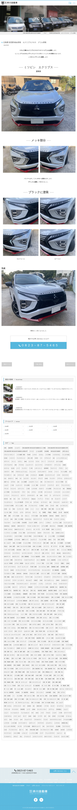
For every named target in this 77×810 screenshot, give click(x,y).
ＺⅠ (14, 696)
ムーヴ (28, 709)
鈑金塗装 (10, 448)
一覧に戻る (38, 364)
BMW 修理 (12, 546)
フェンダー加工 (65, 455)
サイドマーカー (7, 733)
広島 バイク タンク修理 (10, 621)
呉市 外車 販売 (51, 611)
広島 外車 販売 (41, 611)
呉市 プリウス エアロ (40, 635)
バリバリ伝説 (61, 716)
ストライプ (42, 485)
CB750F (53, 716)
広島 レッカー (19, 638)
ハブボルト (48, 523)
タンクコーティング (50, 475)
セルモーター (65, 502)
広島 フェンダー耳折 (21, 604)
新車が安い (68, 546)
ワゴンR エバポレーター (33, 526)
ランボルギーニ (7, 736)
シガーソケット (38, 468)
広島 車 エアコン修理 (54, 641)
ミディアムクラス (8, 465)
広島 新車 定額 (19, 679)
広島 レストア (49, 628)
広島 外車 (50, 635)
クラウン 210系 (68, 577)
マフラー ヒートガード (18, 580)
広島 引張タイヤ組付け (43, 597)
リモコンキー (56, 502)
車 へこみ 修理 (19, 689)
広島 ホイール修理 (36, 607)
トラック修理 (7, 594)
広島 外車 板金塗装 (9, 618)
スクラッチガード (42, 472)
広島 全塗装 (61, 540)
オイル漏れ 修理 (19, 675)
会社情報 (47, 451)
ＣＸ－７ (43, 461)
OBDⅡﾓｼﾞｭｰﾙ (7, 556)
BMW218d (64, 573)
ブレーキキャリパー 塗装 (46, 730)
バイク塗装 (48, 455)
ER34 (11, 519)
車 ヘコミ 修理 (8, 689)
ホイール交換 (59, 461)
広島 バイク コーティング (24, 686)
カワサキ (13, 482)
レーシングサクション (62, 458)
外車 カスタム (7, 706)
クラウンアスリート (57, 577)
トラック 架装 (49, 638)
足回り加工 (39, 706)
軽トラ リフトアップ (45, 645)
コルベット (59, 733)
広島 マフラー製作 (19, 699)
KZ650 (43, 556)
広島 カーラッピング (9, 601)
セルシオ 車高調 (8, 563)
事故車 (54, 512)
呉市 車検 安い (8, 675)
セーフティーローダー (27, 553)
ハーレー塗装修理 (8, 540)
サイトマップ (60, 786)
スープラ (40, 716)
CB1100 (27, 509)
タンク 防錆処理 (21, 618)
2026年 (7, 426)
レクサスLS (56, 723)
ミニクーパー (19, 485)
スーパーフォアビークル (34, 570)
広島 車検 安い (59, 672)
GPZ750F (63, 730)
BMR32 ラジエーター (19, 529)
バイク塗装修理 (60, 536)
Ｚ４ (41, 458)
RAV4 (10, 719)
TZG (53, 533)
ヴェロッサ (56, 736)
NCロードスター (48, 736)
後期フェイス (25, 540)
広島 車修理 (65, 641)
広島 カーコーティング (35, 682)
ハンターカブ (7, 580)
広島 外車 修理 (48, 614)
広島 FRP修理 (17, 665)
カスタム (41, 455)
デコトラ (40, 478)
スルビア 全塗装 (33, 523)
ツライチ (57, 563)
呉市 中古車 (41, 594)
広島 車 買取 (39, 679)
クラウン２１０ (17, 706)
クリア (41, 733)
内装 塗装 (43, 509)
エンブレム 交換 (57, 523)
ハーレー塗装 (51, 536)
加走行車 (66, 512)
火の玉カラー (64, 580)
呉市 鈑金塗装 (7, 597)
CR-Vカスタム (28, 519)
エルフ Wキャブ (63, 590)
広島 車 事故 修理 (52, 689)
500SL (54, 692)
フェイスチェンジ (21, 458)
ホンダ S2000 (44, 550)
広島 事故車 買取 (49, 679)
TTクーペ (35, 512)
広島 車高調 (63, 601)
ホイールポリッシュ (49, 580)
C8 (64, 733)
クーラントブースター (21, 570)
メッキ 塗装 (35, 485)
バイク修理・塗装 (21, 455)
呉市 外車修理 (30, 618)
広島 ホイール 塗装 (42, 696)
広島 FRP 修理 (60, 604)
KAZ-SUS (6, 499)
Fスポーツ (41, 489)
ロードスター (33, 584)
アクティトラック (37, 543)
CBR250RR (19, 550)
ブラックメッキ (57, 489)
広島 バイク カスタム (9, 628)
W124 (47, 506)
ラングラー (24, 468)
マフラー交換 (34, 516)
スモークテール (18, 560)
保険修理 (25, 594)
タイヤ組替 (67, 543)
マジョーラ (13, 489)
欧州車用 (46, 468)
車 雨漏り (6, 658)
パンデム (41, 584)
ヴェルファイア (28, 719)
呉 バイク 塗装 (46, 686)
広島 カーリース (66, 648)
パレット (14, 461)
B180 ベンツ (26, 550)
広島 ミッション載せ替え (33, 652)
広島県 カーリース (21, 648)
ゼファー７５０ (67, 713)
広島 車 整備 (54, 601)
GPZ (18, 482)
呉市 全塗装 (7, 696)
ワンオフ (46, 719)
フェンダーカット (8, 502)
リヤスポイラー (37, 719)
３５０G (50, 472)
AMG (57, 506)
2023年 (6, 430)
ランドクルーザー (16, 492)
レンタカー (52, 550)
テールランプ (27, 736)
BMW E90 (25, 573)
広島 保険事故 (25, 556)
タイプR (19, 726)
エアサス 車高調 (19, 563)
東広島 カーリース (8, 703)
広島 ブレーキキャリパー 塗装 (34, 699)
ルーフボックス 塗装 (52, 631)
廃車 (5, 516)
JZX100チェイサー (60, 533)
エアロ (21, 512)
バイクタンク (34, 475)
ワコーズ (6, 570)
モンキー (53, 706)
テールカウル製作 (68, 719)
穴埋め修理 (60, 526)
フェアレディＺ (25, 499)
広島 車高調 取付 (22, 628)
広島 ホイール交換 (8, 604)
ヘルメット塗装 (16, 523)
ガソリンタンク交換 (47, 621)
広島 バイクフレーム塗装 (35, 614)
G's (9, 509)
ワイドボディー (7, 475)
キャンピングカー (46, 570)
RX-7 (45, 716)
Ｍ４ (33, 713)
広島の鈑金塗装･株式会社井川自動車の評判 (58, 448)
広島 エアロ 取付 (27, 635)
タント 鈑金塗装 (51, 560)
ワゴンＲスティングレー (22, 584)
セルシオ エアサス (29, 563)
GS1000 (33, 709)
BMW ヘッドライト (56, 529)
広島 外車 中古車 (29, 638)
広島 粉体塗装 (59, 607)
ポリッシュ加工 (19, 506)
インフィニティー (68, 523)
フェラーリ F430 (48, 519)
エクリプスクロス (31, 533)
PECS (27, 730)
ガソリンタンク (48, 492)
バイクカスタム (56, 455)
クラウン (34, 492)
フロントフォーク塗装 (9, 584)
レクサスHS (17, 540)
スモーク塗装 (17, 733)
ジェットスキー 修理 (59, 621)
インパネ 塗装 (59, 509)
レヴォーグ (24, 733)
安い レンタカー (67, 556)
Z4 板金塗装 (25, 692)
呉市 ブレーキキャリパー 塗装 (51, 699)
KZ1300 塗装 (21, 611)
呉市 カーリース (8, 679)
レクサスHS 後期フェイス (20, 645)
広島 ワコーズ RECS (21, 662)
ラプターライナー (63, 584)
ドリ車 (12, 485)
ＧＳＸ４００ (65, 475)
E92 (33, 706)
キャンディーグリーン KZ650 (54, 556)
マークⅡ (16, 719)
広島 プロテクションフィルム (11, 614)
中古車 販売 (33, 567)
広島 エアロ (58, 624)
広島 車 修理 (35, 550)
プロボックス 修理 (34, 573)
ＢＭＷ (36, 458)
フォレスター (7, 523)
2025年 (31, 426)
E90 (10, 499)
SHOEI (34, 716)
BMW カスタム (58, 614)
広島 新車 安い (8, 652)
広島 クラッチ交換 (8, 638)
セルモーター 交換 (28, 631)
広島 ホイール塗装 (25, 607)
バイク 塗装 (49, 563)
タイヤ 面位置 (45, 529)
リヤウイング (20, 475)
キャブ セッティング (23, 567)
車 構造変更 (56, 570)
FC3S (49, 716)
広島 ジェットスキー (22, 624)
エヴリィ (20, 461)
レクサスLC (69, 730)
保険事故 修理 (55, 567)
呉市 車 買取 (60, 679)
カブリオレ (36, 502)
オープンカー (44, 502)
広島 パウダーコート (48, 607)
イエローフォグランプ (29, 560)
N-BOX (29, 716)
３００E (52, 506)
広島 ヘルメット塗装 (9, 641)
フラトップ (37, 553)
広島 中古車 (32, 594)
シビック (6, 519)
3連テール (6, 482)
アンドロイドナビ (13, 730)
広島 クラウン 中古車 (33, 662)
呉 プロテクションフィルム (22, 703)
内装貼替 (30, 587)
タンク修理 (24, 482)
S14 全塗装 (24, 523)
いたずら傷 (13, 723)
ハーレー (56, 472)
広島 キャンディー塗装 (22, 655)
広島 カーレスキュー (59, 652)
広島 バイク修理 (17, 543)
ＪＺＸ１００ (57, 492)
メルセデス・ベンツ (33, 482)
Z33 (22, 516)
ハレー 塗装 (24, 614)
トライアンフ (51, 485)
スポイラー (6, 472)
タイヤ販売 (60, 543)
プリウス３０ (7, 553)
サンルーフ (57, 499)
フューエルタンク (15, 713)
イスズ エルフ (17, 716)
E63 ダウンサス (15, 556)
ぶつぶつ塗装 (7, 587)
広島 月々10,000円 (55, 648)
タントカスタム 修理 (44, 567)
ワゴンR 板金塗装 (35, 556)
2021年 (55, 430)
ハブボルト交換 (31, 641)
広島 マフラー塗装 (60, 662)
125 (20, 478)
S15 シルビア (7, 543)
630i (50, 502)
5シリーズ (31, 461)
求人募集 (58, 726)
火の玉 (12, 468)
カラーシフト (21, 489)
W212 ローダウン (67, 553)
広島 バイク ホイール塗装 (38, 665)
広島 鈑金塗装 (68, 526)
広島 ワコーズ (42, 658)
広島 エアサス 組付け (35, 624)
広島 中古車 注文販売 (47, 662)
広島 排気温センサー (47, 672)
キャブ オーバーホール (9, 567)
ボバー (57, 485)
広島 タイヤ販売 (55, 597)
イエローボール (7, 716)
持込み (5, 546)
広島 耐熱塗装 (7, 665)
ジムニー (66, 709)
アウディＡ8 (7, 709)
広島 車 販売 (46, 682)
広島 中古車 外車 (40, 631)
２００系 (40, 492)
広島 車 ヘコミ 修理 (39, 689)
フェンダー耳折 (42, 540)
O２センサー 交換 (8, 672)
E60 (26, 506)
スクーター (26, 478)
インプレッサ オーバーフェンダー (12, 635)
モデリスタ (28, 512)
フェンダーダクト (8, 536)
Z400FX (57, 580)
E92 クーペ (15, 587)
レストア (64, 499)
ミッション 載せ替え (67, 550)
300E (16, 465)
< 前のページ (7, 364)
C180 (41, 482)
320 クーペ (63, 516)
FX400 (41, 580)
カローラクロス (50, 726)
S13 (66, 482)
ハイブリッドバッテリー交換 (41, 587)
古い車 (60, 512)
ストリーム (68, 706)
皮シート (21, 730)
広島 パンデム (62, 665)
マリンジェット (15, 495)
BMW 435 (32, 692)
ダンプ (24, 716)
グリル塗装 (48, 489)
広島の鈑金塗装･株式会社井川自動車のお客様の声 (15, 451)
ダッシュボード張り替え (9, 726)
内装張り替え (65, 723)
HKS (53, 458)
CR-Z (24, 706)
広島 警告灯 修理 (20, 672)
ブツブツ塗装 (69, 645)
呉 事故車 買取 (65, 686)
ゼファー (23, 495)
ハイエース (12, 458)
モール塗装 (26, 485)
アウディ (61, 468)
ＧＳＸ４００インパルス (55, 719)
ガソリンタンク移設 (36, 621)
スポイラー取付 (18, 536)
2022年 (31, 430)
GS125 (37, 713)
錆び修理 (41, 475)
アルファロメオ (66, 726)
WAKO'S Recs (6, 526)
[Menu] (74, 3)
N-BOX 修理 (39, 675)
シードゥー (6, 495)
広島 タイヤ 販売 (53, 658)
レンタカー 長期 (8, 560)
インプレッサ (20, 509)
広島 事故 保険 (62, 669)
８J (39, 512)
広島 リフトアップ (21, 641)
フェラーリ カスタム (59, 519)
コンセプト (17, 448)
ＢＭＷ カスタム (8, 529)
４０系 (60, 713)
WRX (13, 472)
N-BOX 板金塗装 (53, 696)
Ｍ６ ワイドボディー (9, 648)
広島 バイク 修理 (16, 658)
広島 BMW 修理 (29, 675)
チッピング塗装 (27, 543)
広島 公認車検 (44, 601)
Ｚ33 (19, 499)
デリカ (55, 584)
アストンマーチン (65, 485)
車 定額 (62, 546)
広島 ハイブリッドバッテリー (23, 669)
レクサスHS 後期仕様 (22, 601)
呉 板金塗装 (36, 686)
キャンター (33, 478)
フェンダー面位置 (19, 502)
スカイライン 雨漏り (61, 655)
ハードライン (66, 495)
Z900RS (64, 465)
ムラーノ (41, 523)
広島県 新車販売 (45, 648)
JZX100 (46, 478)
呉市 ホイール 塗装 (29, 696)
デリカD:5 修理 (47, 675)
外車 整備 (6, 577)
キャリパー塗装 (59, 482)
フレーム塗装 (64, 472)
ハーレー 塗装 (40, 563)
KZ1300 (5, 458)
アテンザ (6, 489)
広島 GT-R (15, 607)
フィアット (40, 499)
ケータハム (68, 716)
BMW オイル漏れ (37, 546)
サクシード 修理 (45, 573)
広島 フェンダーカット (61, 628)
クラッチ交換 (16, 516)
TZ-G (28, 492)
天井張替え (58, 709)
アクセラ (48, 713)
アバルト (47, 499)
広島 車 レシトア (33, 645)
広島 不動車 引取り (47, 652)
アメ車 (30, 468)
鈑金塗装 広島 (40, 638)
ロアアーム (51, 709)
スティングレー (40, 692)
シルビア (6, 485)
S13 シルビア (29, 580)
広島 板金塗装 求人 (37, 669)
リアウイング (47, 458)
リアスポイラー (48, 465)
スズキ (58, 475)
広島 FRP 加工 (26, 665)
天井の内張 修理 (34, 730)
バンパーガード (38, 577)
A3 (45, 536)
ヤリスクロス (15, 709)
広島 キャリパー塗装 (67, 597)
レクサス (35, 455)
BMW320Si (19, 573)
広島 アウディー (59, 635)
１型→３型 (29, 458)
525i (5, 478)
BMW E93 (13, 526)
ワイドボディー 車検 (9, 573)
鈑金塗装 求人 (53, 587)
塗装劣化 (69, 489)
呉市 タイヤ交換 (35, 703)
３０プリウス (41, 723)
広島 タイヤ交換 (31, 597)
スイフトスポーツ (23, 723)
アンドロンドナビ (33, 506)
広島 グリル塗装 (42, 641)
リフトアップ (51, 461)
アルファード (54, 468)
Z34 (14, 475)
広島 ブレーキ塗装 (8, 669)
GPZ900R (17, 692)
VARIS (27, 475)
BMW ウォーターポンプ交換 (24, 546)
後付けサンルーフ (36, 726)
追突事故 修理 (64, 567)
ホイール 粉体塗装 (8, 692)
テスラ (53, 553)
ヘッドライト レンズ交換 (10, 533)
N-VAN (5, 509)
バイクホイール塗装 (8, 506)
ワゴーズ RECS (28, 577)
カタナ (46, 495)
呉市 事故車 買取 (8, 682)
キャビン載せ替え (17, 594)
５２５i (37, 461)
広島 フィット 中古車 (9, 686)
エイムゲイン (49, 723)
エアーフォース (56, 495)
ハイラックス (48, 584)
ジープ (18, 468)
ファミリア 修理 (56, 573)
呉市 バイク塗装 (30, 611)
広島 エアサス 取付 (48, 655)
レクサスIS (6, 723)
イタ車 (27, 489)
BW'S (17, 478)
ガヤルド (16, 736)
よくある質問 (39, 451)
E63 (71, 502)
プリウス (16, 512)
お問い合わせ (65, 451)
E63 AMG (59, 553)
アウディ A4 (28, 502)
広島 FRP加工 (7, 607)
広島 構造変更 (63, 658)
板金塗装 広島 (7, 645)
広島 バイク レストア (9, 611)
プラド (23, 492)
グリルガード (47, 577)
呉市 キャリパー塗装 (24, 621)
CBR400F (57, 730)
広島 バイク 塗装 (58, 675)
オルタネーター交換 (60, 638)
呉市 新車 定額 (29, 679)
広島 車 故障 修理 (20, 652)
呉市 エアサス (61, 692)
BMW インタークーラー (17, 577)
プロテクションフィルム (21, 472)
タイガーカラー (31, 495)
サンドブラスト (16, 553)
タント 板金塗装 (41, 560)
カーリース (46, 546)
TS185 (14, 509)
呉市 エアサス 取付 (48, 624)
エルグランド (34, 540)
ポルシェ (27, 516)
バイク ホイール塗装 (9, 550)
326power (33, 499)
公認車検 (63, 570)
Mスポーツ (10, 478)
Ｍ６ (70, 472)
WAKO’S (12, 570)
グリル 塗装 (22, 533)
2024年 (55, 426)
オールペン (28, 529)
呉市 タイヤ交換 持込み (48, 703)
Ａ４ (66, 468)
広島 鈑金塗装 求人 (50, 669)
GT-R (54, 540)
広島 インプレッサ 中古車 (30, 658)
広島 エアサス (45, 553)
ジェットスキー (66, 492)
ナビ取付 (41, 506)
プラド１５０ (46, 533)
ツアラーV (59, 478)
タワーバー (6, 461)
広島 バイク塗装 (19, 519)
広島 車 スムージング (34, 604)
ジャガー (54, 713)
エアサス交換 (27, 726)
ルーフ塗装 (6, 492)
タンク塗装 (19, 696)
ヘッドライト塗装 (33, 733)
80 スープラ (37, 529)
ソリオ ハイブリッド (63, 560)
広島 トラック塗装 (54, 618)
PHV (43, 726)
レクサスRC (34, 489)
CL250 (5, 730)
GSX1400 (29, 706)
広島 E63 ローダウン (9, 655)
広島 (5, 448)
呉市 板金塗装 (63, 594)
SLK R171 (39, 533)
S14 (52, 499)
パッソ (32, 509)
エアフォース (23, 587)
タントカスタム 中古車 (52, 594)
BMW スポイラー (21, 526)
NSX (64, 489)
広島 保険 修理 (56, 682)
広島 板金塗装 (43, 516)
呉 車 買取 (55, 686)
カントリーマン (39, 465)
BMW (25, 461)
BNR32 (49, 540)
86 (37, 495)
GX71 (21, 719)
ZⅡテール (6, 468)
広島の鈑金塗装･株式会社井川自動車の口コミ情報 (34, 448)
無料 (9, 516)
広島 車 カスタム (34, 601)
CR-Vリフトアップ (38, 519)
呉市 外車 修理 (8, 699)
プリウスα (21, 465)
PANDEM (57, 516)
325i (14, 499)
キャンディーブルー (42, 709)
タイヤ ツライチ (8, 631)
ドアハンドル (57, 465)
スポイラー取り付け (38, 536)
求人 (21, 736)
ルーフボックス (64, 506)
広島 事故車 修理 (8, 662)
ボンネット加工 (65, 736)
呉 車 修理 (65, 699)
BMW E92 (51, 516)
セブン (5, 719)
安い (58, 550)
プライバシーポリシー (9, 455)
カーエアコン (60, 706)
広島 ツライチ (18, 631)
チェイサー (52, 478)
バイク (42, 713)
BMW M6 (53, 543)
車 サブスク (54, 546)
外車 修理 (46, 543)
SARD (41, 495)
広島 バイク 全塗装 (36, 655)
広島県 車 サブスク (33, 648)
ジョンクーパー (29, 465)
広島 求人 (25, 590)
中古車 (28, 455)
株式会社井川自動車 (55, 451)
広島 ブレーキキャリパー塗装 (36, 628)
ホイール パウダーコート (66, 689)
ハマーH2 (46, 706)
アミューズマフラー (50, 733)
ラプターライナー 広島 (58, 645)
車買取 (44, 512)
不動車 (49, 512)
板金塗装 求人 (7, 590)
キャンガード (28, 689)
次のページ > (70, 364)
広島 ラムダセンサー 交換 (33, 672)
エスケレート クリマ (37, 736)
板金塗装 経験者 (42, 590)
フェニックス (32, 472)
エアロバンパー (67, 478)
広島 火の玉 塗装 (52, 665)
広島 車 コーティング (21, 682)
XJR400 (67, 563)
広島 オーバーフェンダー (48, 604)
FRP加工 (36, 580)
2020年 (7, 434)
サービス (32, 451)
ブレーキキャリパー (49, 482)
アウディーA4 (61, 611)
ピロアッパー (32, 723)
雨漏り (62, 563)
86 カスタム (52, 526)
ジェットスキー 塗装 (9, 624)
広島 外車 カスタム (42, 618)
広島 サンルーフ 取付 (65, 696)
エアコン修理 (45, 526)
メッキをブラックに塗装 (19, 597)
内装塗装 (22, 709)
